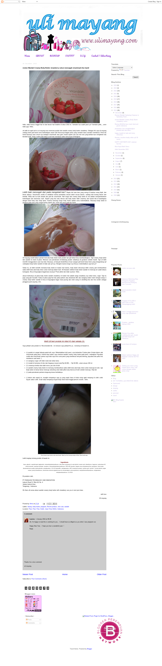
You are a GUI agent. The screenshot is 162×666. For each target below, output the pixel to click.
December (118, 113)
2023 (115, 88)
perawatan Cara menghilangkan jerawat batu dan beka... (125, 129)
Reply (31, 529)
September (119, 158)
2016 (115, 107)
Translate (127, 70)
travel (115, 395)
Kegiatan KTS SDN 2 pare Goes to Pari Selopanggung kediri (129, 302)
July (116, 164)
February (118, 172)
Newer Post (28, 574)
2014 (115, 178)
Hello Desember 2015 (121, 149)
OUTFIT (69, 55)
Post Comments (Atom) (39, 579)
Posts (29, 619)
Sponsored (116, 383)
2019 (115, 99)
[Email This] (48, 504)
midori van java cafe (128, 268)
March (117, 169)
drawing (115, 388)
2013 (115, 181)
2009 (115, 192)
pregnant (43, 506)
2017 (115, 105)
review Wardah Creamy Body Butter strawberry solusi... (126, 120)
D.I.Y (82, 55)
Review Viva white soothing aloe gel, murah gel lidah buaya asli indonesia (130, 335)
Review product (52, 506)
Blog (114, 378)
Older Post (101, 574)
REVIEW (54, 55)
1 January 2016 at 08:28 (43, 519)
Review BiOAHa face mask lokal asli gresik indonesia (126, 125)
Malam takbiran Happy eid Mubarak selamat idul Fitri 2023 (130, 356)
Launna (32, 519)
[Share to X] (52, 504)
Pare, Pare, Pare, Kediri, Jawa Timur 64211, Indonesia (46, 509)
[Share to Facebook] (54, 504)
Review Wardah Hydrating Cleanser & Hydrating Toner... (127, 116)
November (118, 153)
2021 (115, 93)
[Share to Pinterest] (56, 504)
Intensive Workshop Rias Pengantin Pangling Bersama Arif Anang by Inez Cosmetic (130, 281)
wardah (66, 506)
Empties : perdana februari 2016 (128, 323)
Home (27, 55)
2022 (115, 91)
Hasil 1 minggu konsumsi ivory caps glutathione (130, 312)
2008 (115, 195)
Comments (31, 623)
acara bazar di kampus (129, 344)
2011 (115, 187)
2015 (115, 110)
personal (115, 393)
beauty (30, 506)
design (115, 386)
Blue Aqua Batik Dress (122, 146)
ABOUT (40, 55)
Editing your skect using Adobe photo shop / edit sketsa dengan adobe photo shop (130, 368)
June (117, 167)
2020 (115, 96)
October (118, 155)
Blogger (89, 649)
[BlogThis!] (50, 504)
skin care (61, 506)
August (117, 161)
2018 (115, 102)
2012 (115, 184)
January (118, 175)
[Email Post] (43, 503)
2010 (115, 190)
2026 (115, 85)
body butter (36, 506)
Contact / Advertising (101, 55)
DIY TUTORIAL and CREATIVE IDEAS (125, 381)
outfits (115, 390)
